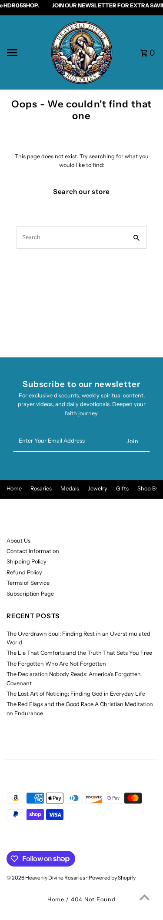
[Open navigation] (25, 52)
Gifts (122, 488)
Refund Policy (24, 572)
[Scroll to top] (144, 897)
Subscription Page (30, 593)
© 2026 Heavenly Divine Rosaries (46, 877)
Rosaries (41, 488)
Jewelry (97, 488)
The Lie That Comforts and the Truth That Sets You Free (79, 653)
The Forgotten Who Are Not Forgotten (56, 663)
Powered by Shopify (112, 877)
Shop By (148, 488)
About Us (18, 540)
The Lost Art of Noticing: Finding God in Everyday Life (76, 693)
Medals (69, 488)
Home (14, 488)
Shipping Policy (27, 561)
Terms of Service (28, 583)
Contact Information (33, 551)
